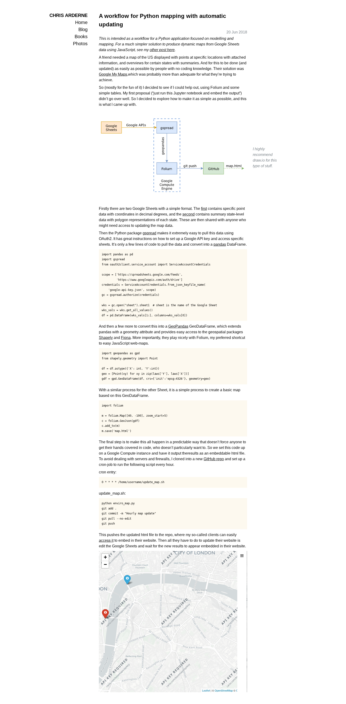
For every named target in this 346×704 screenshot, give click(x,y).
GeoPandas (178, 326)
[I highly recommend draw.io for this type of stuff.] (173, 157)
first (204, 209)
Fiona (126, 338)
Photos (80, 43)
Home (81, 22)
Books (81, 36)
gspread (149, 233)
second (188, 214)
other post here (162, 50)
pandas (219, 244)
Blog (83, 29)
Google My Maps (113, 74)
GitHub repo (214, 459)
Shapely (106, 338)
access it (106, 540)
